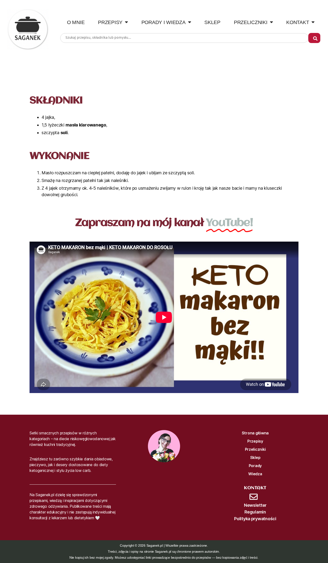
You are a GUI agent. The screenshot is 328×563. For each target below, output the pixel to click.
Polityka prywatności (255, 518)
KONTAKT (297, 22)
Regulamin (255, 511)
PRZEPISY (110, 22)
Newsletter (255, 505)
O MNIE (76, 22)
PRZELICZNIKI (250, 22)
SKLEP (212, 22)
